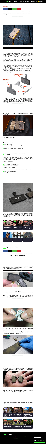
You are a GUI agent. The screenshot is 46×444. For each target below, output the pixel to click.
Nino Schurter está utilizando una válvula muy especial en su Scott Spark (28, 415)
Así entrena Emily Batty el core (18, 426)
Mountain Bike (4, 6)
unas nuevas (5, 293)
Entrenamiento (21, 1)
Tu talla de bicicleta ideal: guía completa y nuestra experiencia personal (28, 228)
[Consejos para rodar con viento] (28, 237)
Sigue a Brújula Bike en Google (18, 270)
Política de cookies (26, 436)
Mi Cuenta (40, 1)
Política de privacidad (26, 437)
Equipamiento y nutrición (29, 1)
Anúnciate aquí (17, 103)
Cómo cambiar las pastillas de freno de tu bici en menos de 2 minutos (18, 228)
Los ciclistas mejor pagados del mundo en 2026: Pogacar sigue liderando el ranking (8, 415)
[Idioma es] (38, 1)
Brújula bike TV (35, 1)
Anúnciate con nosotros (15, 437)
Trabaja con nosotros (15, 438)
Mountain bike (16, 1)
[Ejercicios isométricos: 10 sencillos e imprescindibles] (18, 237)
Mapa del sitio (14, 436)
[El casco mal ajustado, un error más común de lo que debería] (8, 237)
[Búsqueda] (42, 1)
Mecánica (24, 1)
